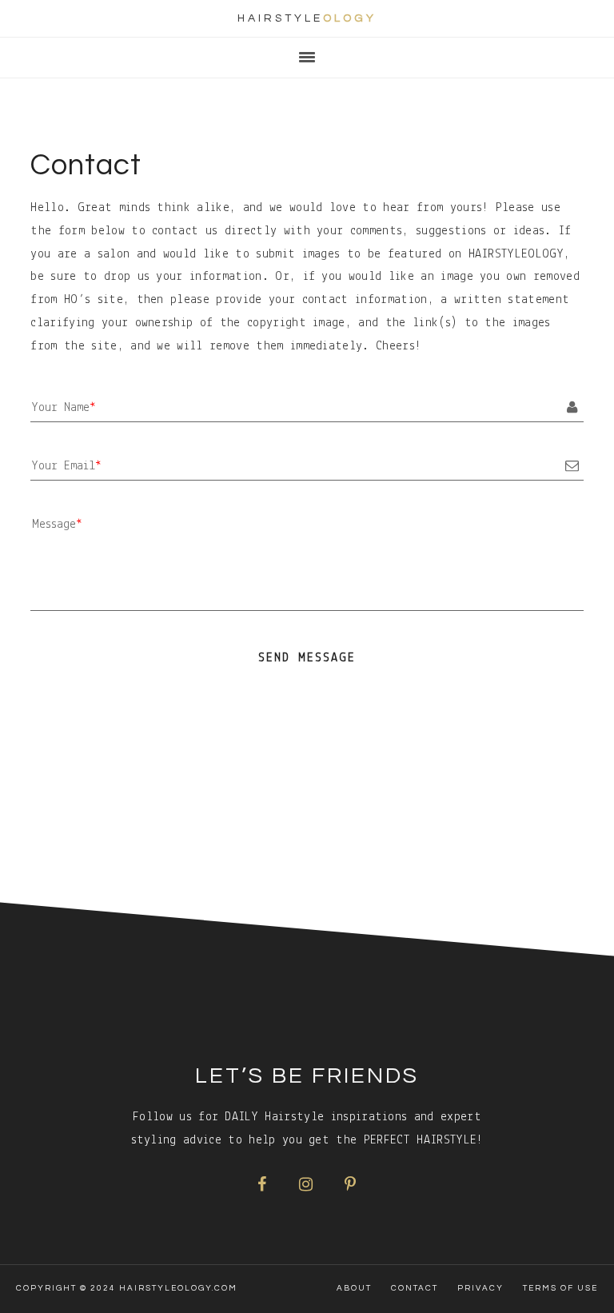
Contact (414, 1288)
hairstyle (307, 18)
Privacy (480, 1288)
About (354, 1288)
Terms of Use (560, 1288)
